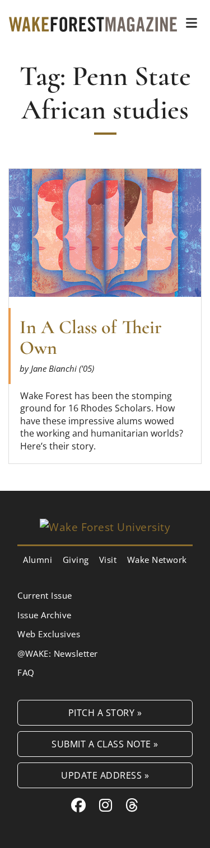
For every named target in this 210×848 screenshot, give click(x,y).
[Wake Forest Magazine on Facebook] (78, 805)
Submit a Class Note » (105, 743)
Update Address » (105, 775)
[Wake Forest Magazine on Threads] (132, 805)
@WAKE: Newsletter (57, 653)
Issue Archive (44, 614)
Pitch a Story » (105, 712)
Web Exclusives (48, 633)
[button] (192, 23)
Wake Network (157, 559)
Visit (108, 559)
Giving (76, 559)
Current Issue (44, 595)
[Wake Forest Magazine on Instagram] (106, 805)
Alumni (37, 559)
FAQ (26, 672)
